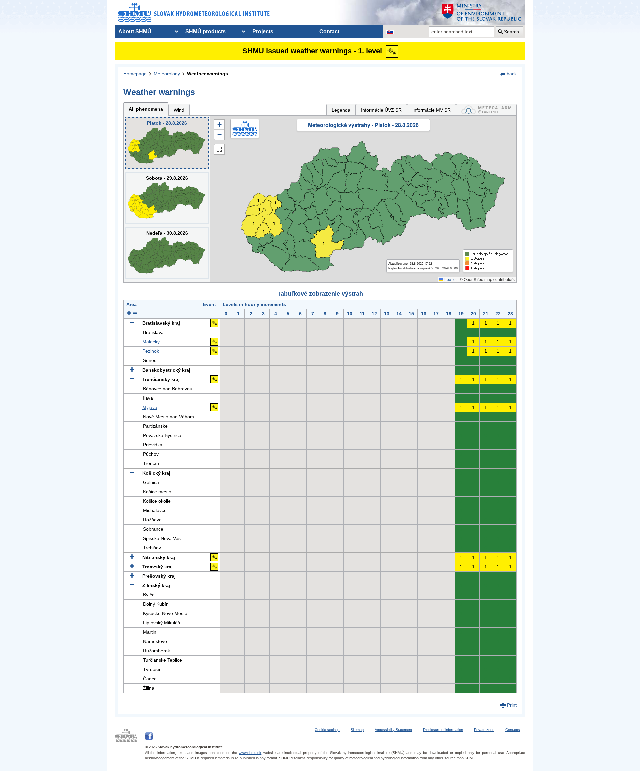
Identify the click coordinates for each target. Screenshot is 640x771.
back (512, 73)
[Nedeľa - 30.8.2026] (167, 253)
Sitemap (357, 730)
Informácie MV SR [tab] (431, 110)
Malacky (151, 341)
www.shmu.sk (250, 753)
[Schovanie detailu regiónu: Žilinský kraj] (132, 585)
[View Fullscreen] (219, 149)
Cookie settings (327, 730)
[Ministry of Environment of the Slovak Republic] (481, 12)
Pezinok (150, 351)
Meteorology (167, 73)
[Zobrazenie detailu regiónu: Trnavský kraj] (132, 566)
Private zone (484, 730)
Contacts (512, 730)
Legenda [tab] (341, 110)
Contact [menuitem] (329, 31)
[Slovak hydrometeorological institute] (194, 12)
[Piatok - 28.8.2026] (167, 143)
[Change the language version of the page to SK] (390, 31)
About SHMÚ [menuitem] (134, 31)
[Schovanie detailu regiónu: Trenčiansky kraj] (132, 379)
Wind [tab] (179, 110)
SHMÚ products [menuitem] (205, 31)
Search (511, 31)
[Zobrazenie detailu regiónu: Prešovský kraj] (132, 576)
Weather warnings (207, 73)
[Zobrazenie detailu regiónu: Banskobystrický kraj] (132, 370)
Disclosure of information (443, 730)
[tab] (486, 110)
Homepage (135, 73)
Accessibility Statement (393, 730)
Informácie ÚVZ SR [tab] (381, 110)
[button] (219, 125)
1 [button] (254, 223)
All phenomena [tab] (146, 109)
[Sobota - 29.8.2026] (167, 198)
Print (512, 705)
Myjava (149, 407)
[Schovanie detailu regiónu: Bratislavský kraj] (132, 323)
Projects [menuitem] (262, 31)
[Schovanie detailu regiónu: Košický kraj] (132, 473)
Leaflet (450, 279)
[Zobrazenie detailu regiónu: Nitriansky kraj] (132, 557)
